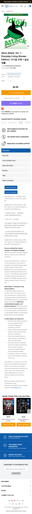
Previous (3, 411)
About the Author (7, 165)
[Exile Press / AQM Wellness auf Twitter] (13, 503)
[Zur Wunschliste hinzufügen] (23, 98)
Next (29, 411)
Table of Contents (7, 180)
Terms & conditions (11, 511)
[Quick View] (13, 404)
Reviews (5, 170)
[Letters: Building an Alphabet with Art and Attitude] (23, 406)
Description (6, 150)
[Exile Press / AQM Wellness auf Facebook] (9, 503)
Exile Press (17, 507)
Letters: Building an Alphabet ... (23, 420)
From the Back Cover (9, 160)
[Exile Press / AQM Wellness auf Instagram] (19, 503)
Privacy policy (22, 511)
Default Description (11, 187)
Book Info (5, 156)
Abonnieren (16, 473)
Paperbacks (10, 11)
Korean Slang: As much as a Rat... (8, 420)
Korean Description (11, 192)
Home (3, 11)
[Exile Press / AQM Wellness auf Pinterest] (22, 503)
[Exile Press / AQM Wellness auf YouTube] (16, 503)
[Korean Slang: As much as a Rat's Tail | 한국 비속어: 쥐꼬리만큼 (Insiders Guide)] (8, 406)
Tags (3, 175)
